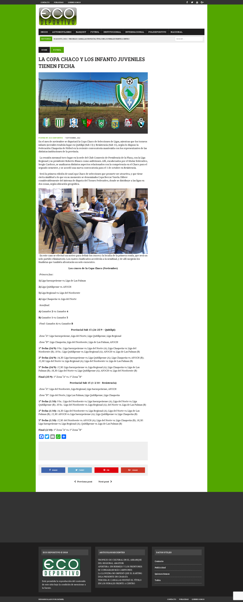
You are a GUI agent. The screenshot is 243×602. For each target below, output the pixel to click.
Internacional (134, 31)
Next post (103, 481)
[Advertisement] (93, 450)
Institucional (112, 31)
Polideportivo (157, 31)
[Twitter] (192, 1)
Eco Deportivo (56, 138)
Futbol (94, 31)
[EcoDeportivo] (121, 16)
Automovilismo (61, 31)
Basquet (81, 31)
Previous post (84, 481)
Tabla (158, 580)
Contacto (45, 2)
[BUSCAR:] (189, 38)
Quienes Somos (74, 2)
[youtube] (197, 1)
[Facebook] (187, 1)
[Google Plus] (202, 1)
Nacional (176, 31)
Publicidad (59, 2)
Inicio (44, 31)
